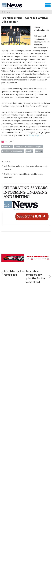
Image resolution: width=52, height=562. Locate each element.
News (8, 12)
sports (38, 151)
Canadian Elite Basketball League (28, 146)
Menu (48, 5)
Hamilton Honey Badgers (12, 151)
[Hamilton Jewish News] (12, 6)
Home (2, 12)
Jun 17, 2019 (8, 141)
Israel (29, 151)
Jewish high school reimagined (14, 272)
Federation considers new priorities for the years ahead (35, 276)
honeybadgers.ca (35, 135)
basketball (7, 146)
